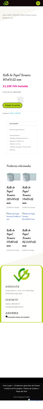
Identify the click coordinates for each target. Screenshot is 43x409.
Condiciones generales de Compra (27, 385)
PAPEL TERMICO (13, 15)
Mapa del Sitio (21, 391)
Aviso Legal (7, 385)
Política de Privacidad (13, 388)
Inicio (4, 15)
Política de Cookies (30, 388)
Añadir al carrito (12, 105)
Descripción (14, 123)
